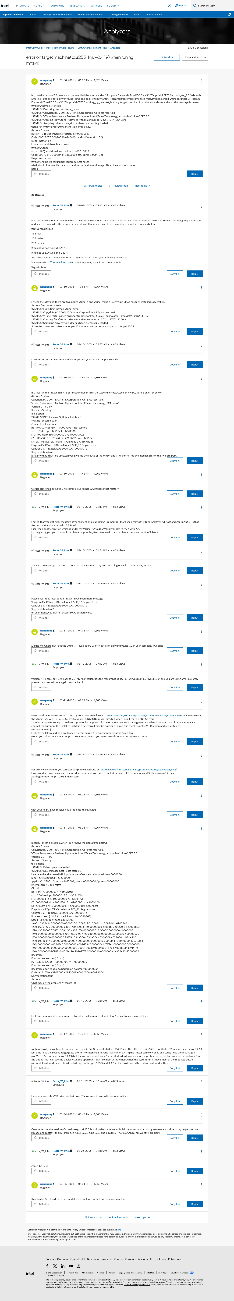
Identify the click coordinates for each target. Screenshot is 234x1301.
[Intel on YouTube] (71, 1266)
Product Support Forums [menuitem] (90, 14)
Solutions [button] (57, 5)
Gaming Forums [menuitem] (118, 14)
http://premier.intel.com (58, 262)
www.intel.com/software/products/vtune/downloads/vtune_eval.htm (146, 715)
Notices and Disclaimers (155, 1281)
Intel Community (34, 47)
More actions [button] (192, 57)
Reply (194, 174)
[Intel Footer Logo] (30, 1273)
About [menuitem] (33, 14)
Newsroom (93, 1259)
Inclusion (161, 1259)
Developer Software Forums (60, 47)
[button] (201, 81)
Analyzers (115, 47)
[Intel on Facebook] (47, 1266)
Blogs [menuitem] (136, 14)
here (118, 1229)
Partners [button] (96, 5)
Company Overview (57, 1259)
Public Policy (175, 1259)
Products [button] (22, 5)
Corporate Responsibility (139, 1259)
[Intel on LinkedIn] (63, 1266)
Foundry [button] (113, 5)
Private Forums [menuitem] (154, 14)
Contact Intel (77, 1259)
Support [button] (40, 5)
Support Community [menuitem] (13, 14)
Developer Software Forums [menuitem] (56, 14)
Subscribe (167, 57)
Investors (107, 1259)
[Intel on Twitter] (55, 1266)
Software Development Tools (92, 47)
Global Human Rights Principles (137, 1284)
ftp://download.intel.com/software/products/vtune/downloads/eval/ (138, 769)
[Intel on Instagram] (78, 1266)
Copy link (175, 274)
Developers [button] (77, 5)
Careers (118, 1259)
